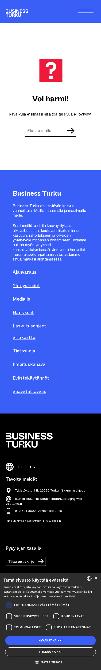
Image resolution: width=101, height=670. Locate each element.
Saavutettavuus (29, 391)
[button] (50, 662)
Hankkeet (23, 312)
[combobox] (89, 578)
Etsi (70, 130)
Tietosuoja (24, 351)
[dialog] (50, 621)
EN (33, 467)
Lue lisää (69, 596)
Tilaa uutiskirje (21, 561)
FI (20, 467)
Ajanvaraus (24, 272)
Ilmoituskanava (29, 364)
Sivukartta (24, 337)
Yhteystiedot (26, 285)
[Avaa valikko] (85, 11)
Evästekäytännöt (31, 378)
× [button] (95, 578)
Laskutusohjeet (29, 326)
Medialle (21, 299)
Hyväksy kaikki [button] (51, 640)
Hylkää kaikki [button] (50, 652)
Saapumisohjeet (73, 490)
